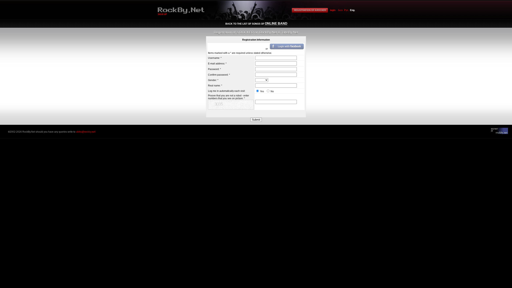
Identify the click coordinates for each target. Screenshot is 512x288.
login (332, 10)
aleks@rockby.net (85, 131)
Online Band (276, 23)
